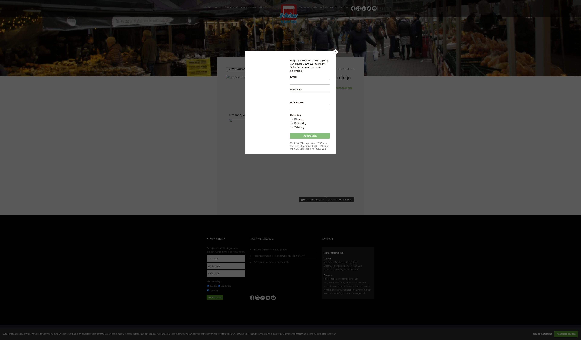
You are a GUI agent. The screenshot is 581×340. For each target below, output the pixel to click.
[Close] (335, 51)
